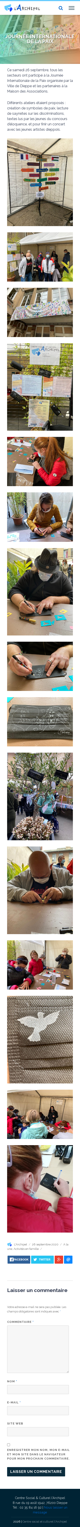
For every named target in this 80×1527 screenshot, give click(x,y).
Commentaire (20, 1322)
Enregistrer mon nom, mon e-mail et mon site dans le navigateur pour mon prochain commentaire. (38, 1454)
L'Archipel (20, 1244)
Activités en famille (26, 1249)
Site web (15, 1423)
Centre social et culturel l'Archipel (44, 1521)
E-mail (14, 1402)
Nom (12, 1381)
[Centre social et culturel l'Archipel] (22, 8)
